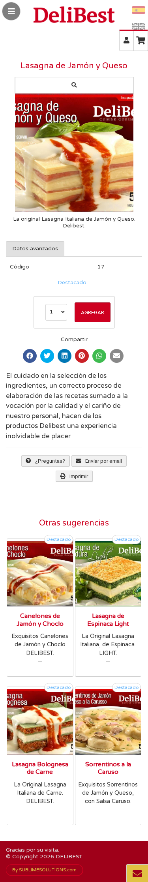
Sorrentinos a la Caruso (108, 768)
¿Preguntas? (50, 461)
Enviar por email (103, 461)
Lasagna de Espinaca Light (108, 619)
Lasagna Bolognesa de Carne (40, 768)
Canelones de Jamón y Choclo (40, 619)
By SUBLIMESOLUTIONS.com (44, 870)
